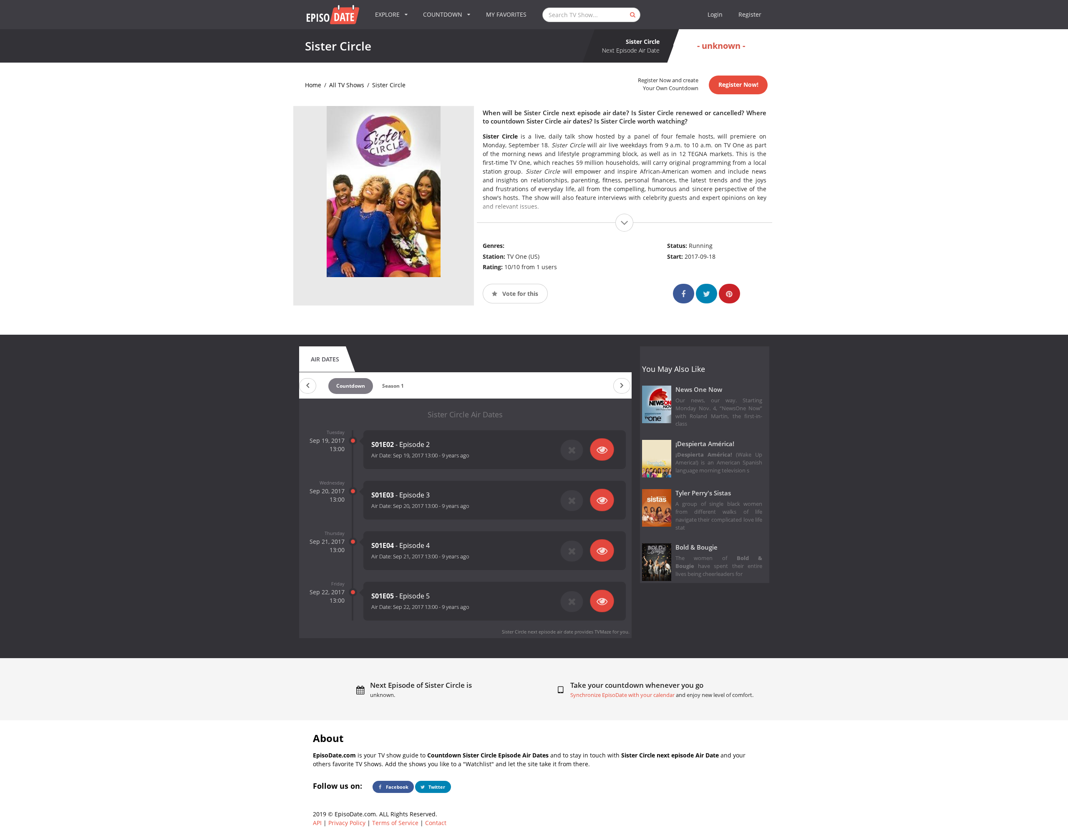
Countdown (350, 385)
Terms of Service (395, 823)
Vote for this (519, 294)
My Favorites (506, 14)
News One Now (698, 390)
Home (313, 85)
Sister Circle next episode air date (537, 632)
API (317, 823)
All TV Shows (346, 85)
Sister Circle (389, 85)
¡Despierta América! (704, 444)
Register (749, 14)
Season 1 (393, 385)
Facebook (396, 787)
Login (715, 14)
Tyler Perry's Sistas (703, 493)
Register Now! (738, 84)
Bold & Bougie (696, 547)
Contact (435, 823)
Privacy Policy (346, 823)
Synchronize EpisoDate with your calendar (622, 695)
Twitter (436, 787)
